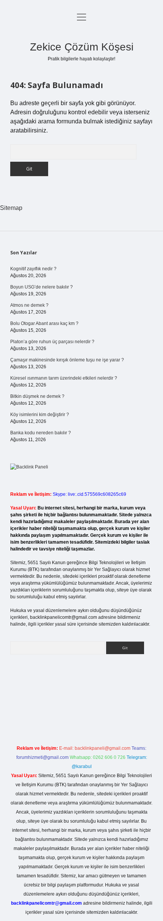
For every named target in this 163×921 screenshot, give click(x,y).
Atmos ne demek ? (29, 305)
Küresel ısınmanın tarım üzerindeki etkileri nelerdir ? (63, 378)
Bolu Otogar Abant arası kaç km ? (44, 323)
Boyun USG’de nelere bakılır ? (41, 287)
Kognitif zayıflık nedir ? (33, 268)
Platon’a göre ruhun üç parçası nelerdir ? (52, 341)
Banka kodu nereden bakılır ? (40, 432)
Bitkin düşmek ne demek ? (37, 396)
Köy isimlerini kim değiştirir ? (39, 414)
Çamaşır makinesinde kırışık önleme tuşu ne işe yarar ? (67, 360)
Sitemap (11, 208)
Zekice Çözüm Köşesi (81, 47)
